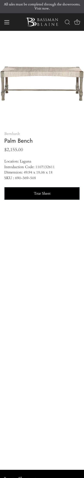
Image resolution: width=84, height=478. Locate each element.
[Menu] (7, 22)
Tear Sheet (42, 193)
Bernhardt (12, 133)
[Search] (67, 23)
